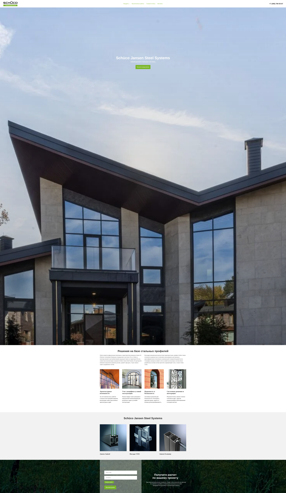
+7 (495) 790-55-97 (276, 4)
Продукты (126, 3)
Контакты (160, 3)
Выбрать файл (109, 482)
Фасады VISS (135, 454)
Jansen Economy (165, 454)
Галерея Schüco (150, 3)
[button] (143, 67)
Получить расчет (110, 487)
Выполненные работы (138, 3)
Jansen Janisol (105, 454)
